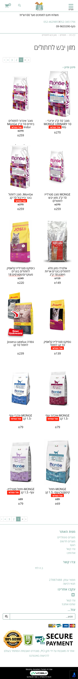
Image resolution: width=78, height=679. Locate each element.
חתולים (63, 35)
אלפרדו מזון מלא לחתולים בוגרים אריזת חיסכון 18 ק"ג (57, 271)
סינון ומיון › (69, 67)
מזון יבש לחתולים (49, 35)
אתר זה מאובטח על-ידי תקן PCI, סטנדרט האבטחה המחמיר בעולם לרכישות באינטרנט (39, 653)
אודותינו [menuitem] (71, 553)
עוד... (71, 610)
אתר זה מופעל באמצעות (39, 673)
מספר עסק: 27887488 (62, 580)
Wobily (29, 669)
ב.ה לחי (39, 568)
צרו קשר (69, 562)
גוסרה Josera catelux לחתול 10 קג (20, 343)
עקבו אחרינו (66, 589)
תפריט (71, 9)
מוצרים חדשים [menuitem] (67, 541)
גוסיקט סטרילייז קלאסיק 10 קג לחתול (57, 343)
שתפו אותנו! (68, 604)
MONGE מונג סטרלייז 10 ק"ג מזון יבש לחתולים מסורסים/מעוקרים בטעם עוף (57, 200)
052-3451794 (67, 21)
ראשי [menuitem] (72, 545)
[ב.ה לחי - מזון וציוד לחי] (39, 6)
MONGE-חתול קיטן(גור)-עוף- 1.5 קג (57, 490)
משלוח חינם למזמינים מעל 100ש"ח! (39, 15)
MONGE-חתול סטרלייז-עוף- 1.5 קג (20, 490)
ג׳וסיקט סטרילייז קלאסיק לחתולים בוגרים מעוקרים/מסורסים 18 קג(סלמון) (21, 273)
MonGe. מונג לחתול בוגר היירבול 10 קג (20, 196)
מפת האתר (67, 532)
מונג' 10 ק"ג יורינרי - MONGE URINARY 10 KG (57, 124)
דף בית (72, 35)
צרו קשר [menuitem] (70, 549)
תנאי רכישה (69, 583)
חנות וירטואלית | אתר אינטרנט (39, 676)
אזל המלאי (55, 127)
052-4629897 (51, 21)
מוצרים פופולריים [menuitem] (66, 537)
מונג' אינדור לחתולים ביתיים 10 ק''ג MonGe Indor (20, 124)
